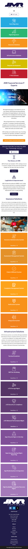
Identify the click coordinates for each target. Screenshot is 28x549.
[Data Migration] (14, 21)
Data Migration (14, 24)
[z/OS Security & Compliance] (14, 401)
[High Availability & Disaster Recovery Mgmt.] (14, 484)
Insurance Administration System (14, 240)
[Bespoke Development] (14, 62)
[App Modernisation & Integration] (14, 467)
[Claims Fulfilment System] (14, 269)
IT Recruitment (14, 75)
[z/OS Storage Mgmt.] (14, 385)
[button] (14, 11)
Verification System (14, 304)
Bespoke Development (14, 65)
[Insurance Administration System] (14, 236)
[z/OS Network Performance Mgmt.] (14, 417)
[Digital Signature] (14, 31)
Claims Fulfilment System (14, 272)
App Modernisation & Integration (14, 471)
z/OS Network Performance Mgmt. (14, 421)
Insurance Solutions (14, 44)
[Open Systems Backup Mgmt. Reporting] (14, 450)
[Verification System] (14, 301)
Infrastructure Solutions (14, 55)
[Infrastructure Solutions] (14, 52)
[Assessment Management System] (14, 252)
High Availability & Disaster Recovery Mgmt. (14, 487)
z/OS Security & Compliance (14, 404)
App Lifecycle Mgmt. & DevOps (14, 437)
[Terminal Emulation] (14, 353)
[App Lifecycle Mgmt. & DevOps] (14, 433)
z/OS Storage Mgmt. (14, 388)
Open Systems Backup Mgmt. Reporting (14, 453)
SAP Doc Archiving (14, 372)
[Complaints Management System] (14, 285)
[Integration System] (14, 317)
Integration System (14, 320)
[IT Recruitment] (14, 72)
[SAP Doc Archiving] (14, 369)
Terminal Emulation (14, 356)
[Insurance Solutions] (14, 41)
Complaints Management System (14, 288)
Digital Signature (14, 34)
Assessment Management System (14, 256)
